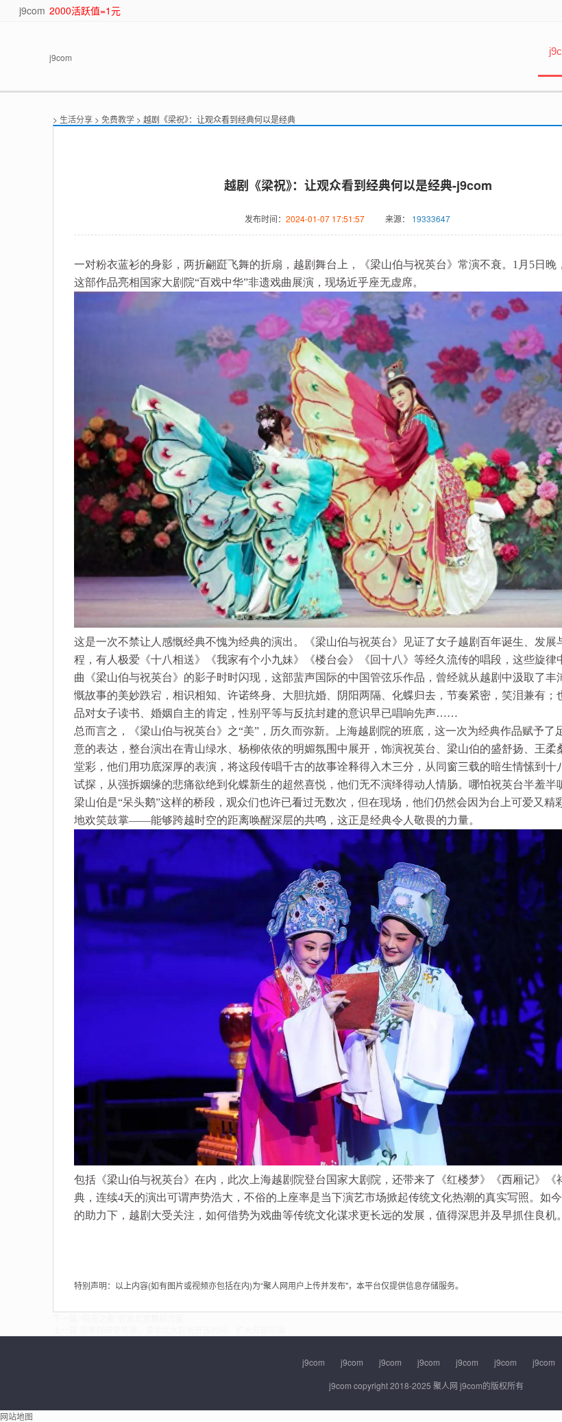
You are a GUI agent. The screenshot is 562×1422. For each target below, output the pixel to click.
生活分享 (76, 119)
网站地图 (16, 1416)
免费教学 (117, 119)
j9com (32, 10)
